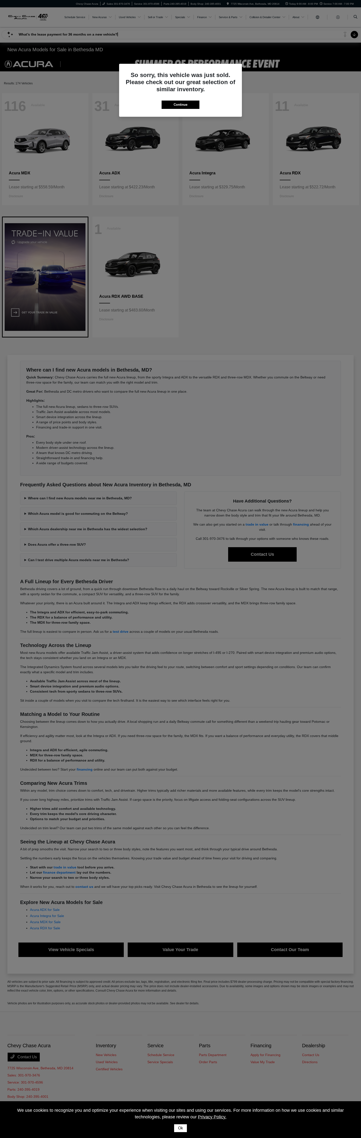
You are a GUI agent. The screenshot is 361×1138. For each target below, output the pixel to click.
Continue (180, 104)
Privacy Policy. (212, 1116)
